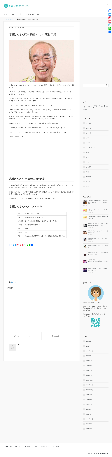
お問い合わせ (55, 446)
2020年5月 (89, 365)
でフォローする (23, 336)
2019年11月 (89, 385)
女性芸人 (88, 167)
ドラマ (101, 106)
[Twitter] (110, 14)
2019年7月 (89, 404)
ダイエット (89, 138)
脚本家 (88, 181)
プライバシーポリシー (44, 446)
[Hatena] (110, 25)
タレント (13, 282)
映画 (87, 172)
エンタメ (88, 123)
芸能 (87, 186)
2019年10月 (89, 390)
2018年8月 (89, 424)
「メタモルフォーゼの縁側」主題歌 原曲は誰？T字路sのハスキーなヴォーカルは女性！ (98, 202)
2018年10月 (89, 419)
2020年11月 (89, 351)
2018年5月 (89, 428)
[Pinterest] (110, 18)
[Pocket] (110, 21)
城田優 (85, 109)
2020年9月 (89, 356)
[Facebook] (110, 11)
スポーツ (88, 128)
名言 (37, 14)
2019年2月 (89, 414)
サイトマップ (14, 14)
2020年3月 (89, 370)
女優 (87, 162)
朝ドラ (22, 14)
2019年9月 (89, 394)
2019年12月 (89, 380)
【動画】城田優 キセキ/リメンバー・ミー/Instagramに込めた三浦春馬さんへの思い (98, 261)
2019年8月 (89, 399)
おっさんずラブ (30, 14)
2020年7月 (89, 360)
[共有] (110, 32)
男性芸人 (88, 176)
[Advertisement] (41, 152)
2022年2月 (89, 341)
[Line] (110, 28)
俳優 (87, 152)
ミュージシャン (90, 147)
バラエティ (89, 142)
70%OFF (6, 14)
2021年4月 (89, 346)
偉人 (87, 157)
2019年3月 (89, 409)
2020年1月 (89, 375)
